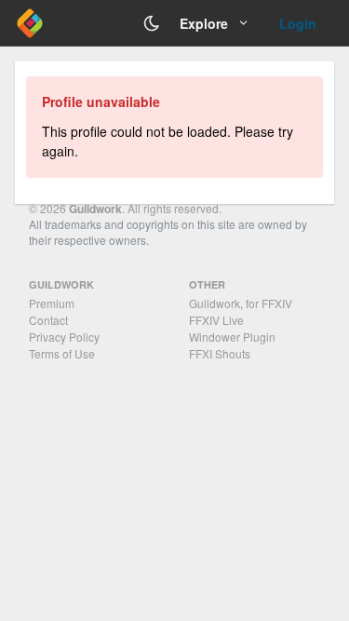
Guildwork (95, 208)
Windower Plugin (232, 336)
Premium (51, 303)
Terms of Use (62, 353)
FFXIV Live (216, 320)
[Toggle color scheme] (152, 23)
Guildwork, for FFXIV (240, 303)
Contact (48, 320)
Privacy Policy (64, 336)
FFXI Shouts (219, 353)
